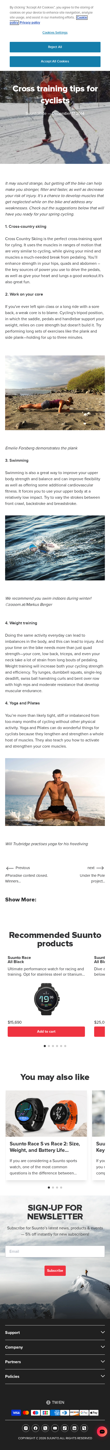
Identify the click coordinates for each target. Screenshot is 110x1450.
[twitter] (45, 1428)
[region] (55, 35)
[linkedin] (74, 1428)
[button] (45, 1046)
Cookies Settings (55, 33)
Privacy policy (30, 22)
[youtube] (55, 1428)
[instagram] (26, 1428)
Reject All (55, 47)
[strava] (84, 1428)
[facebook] (35, 1428)
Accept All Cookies (55, 61)
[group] (46, 1135)
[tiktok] (65, 1428)
